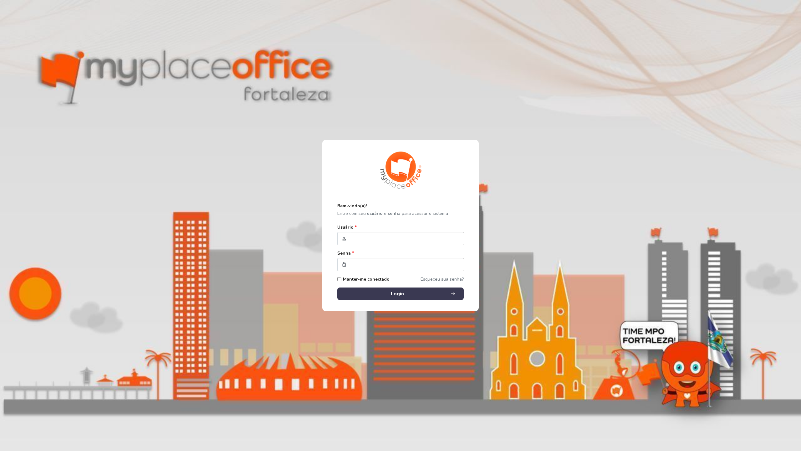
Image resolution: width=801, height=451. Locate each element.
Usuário (347, 227)
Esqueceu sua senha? (442, 279)
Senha (345, 253)
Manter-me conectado (366, 279)
